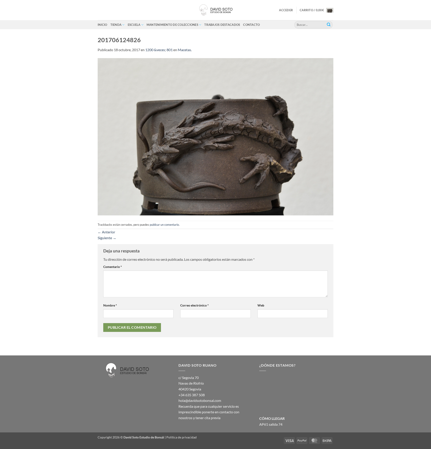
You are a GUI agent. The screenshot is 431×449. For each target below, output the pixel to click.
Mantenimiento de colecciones (172, 24)
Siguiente (107, 238)
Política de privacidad (181, 437)
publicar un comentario (164, 224)
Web (260, 305)
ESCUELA (134, 24)
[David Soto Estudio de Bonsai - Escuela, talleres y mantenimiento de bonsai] (215, 10)
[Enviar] (328, 24)
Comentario (112, 267)
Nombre (110, 305)
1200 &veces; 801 (159, 50)
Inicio (102, 24)
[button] (286, 10)
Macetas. (185, 50)
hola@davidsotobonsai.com (199, 400)
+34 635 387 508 (191, 395)
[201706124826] (215, 136)
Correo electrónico (194, 305)
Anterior (106, 232)
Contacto (251, 24)
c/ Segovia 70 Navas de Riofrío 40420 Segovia (191, 383)
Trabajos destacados (222, 24)
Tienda (116, 24)
